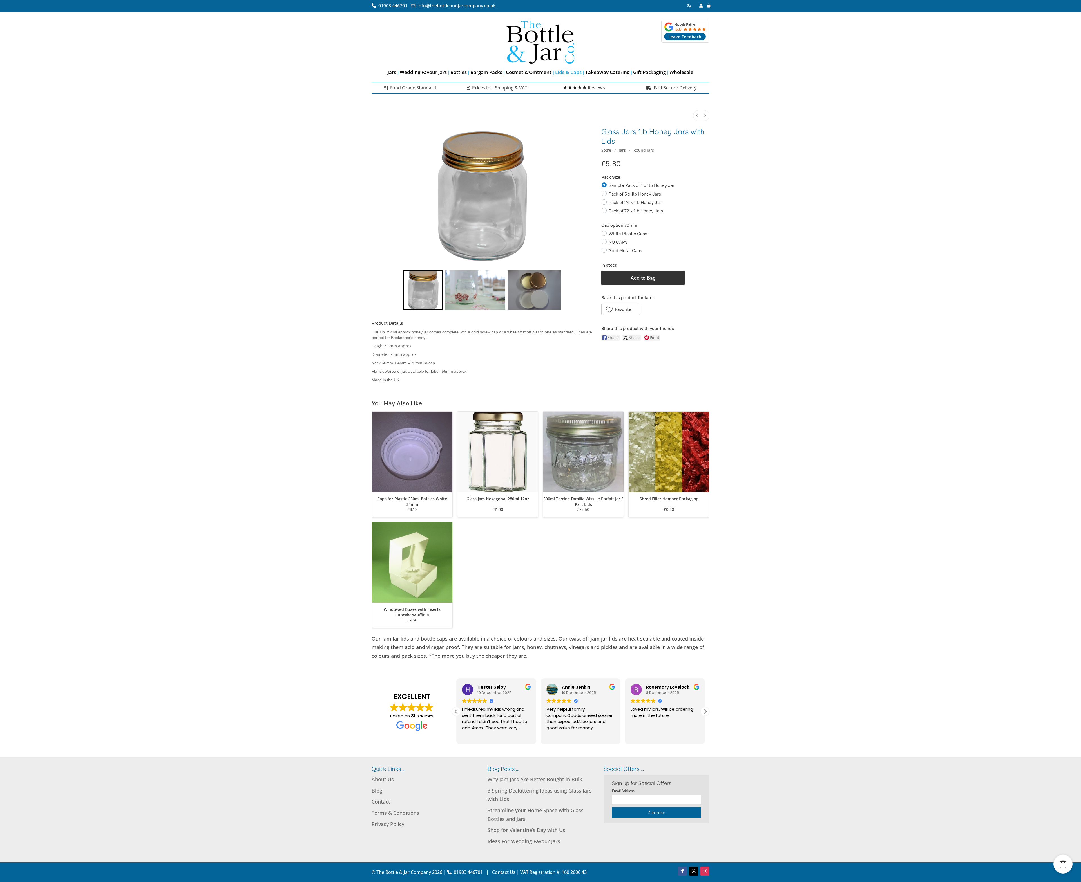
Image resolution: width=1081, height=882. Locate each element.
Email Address (623, 790)
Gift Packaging (649, 72)
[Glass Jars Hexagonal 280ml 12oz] (497, 452)
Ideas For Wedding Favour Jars (524, 841)
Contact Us (503, 872)
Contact (381, 801)
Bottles (458, 72)
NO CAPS (618, 242)
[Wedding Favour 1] (475, 290)
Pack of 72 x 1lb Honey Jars (636, 211)
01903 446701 (394, 6)
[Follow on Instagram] (704, 871)
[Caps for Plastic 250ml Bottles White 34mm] (412, 452)
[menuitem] (697, 115)
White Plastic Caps (628, 233)
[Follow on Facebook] (682, 871)
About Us (383, 779)
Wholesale (681, 72)
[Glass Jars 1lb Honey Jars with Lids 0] (423, 290)
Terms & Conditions (395, 812)
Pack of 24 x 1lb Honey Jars (636, 202)
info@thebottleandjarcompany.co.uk (455, 6)
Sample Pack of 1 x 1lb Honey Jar (641, 185)
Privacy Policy (388, 824)
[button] (620, 309)
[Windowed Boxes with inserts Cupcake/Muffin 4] (412, 562)
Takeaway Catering (607, 72)
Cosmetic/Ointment (528, 72)
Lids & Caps (568, 72)
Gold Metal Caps (625, 250)
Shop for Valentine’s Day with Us (526, 830)
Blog (377, 790)
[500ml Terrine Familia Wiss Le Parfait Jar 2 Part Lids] (583, 452)
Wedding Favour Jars (423, 72)
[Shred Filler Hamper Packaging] (669, 452)
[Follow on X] (693, 871)
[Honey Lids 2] (534, 290)
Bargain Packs (486, 72)
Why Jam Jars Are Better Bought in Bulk (535, 779)
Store (606, 150)
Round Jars (643, 150)
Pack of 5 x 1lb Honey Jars (635, 193)
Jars (392, 72)
